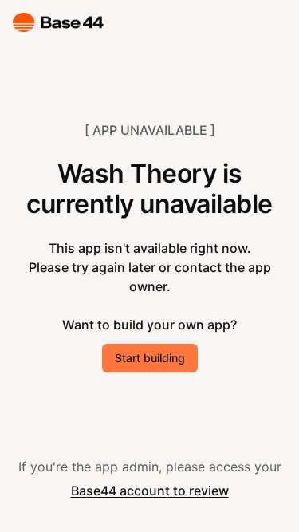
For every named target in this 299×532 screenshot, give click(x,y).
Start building (150, 358)
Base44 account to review (150, 491)
